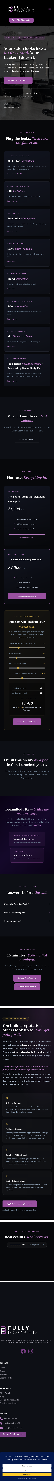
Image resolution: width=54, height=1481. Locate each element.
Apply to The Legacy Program (19, 1204)
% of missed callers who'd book (27, 673)
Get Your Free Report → (27, 978)
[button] (50, 9)
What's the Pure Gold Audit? (27, 904)
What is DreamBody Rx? (27, 912)
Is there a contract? (27, 921)
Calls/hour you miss (27, 663)
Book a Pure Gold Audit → (27, 722)
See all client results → (27, 439)
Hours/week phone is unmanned (27, 643)
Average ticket (27, 653)
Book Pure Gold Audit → (27, 596)
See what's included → (27, 538)
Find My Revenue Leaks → (18, 80)
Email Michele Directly (27, 987)
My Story (41, 80)
